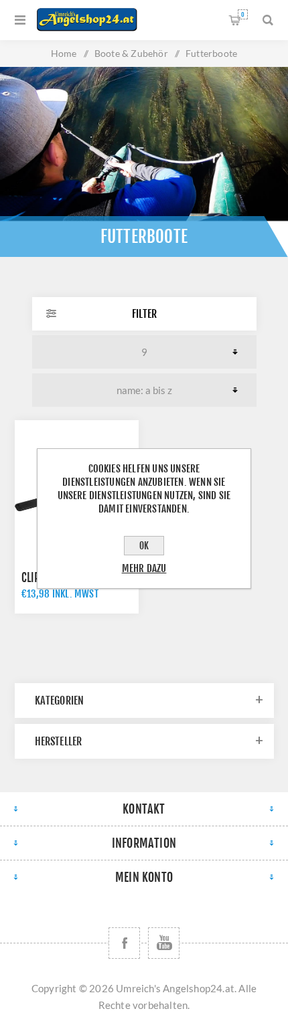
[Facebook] (124, 943)
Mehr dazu (144, 568)
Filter (144, 313)
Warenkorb (242, 14)
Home (64, 53)
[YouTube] (163, 943)
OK (144, 545)
